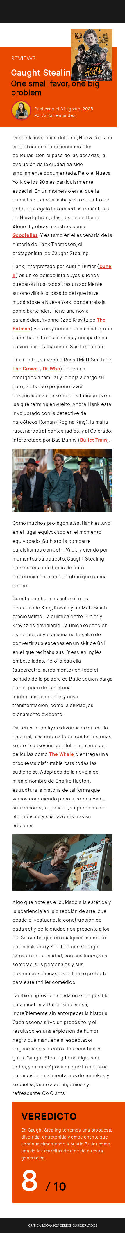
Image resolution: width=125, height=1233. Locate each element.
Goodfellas (25, 235)
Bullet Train (93, 440)
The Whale (61, 754)
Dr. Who (51, 368)
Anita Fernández (58, 115)
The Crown (25, 368)
